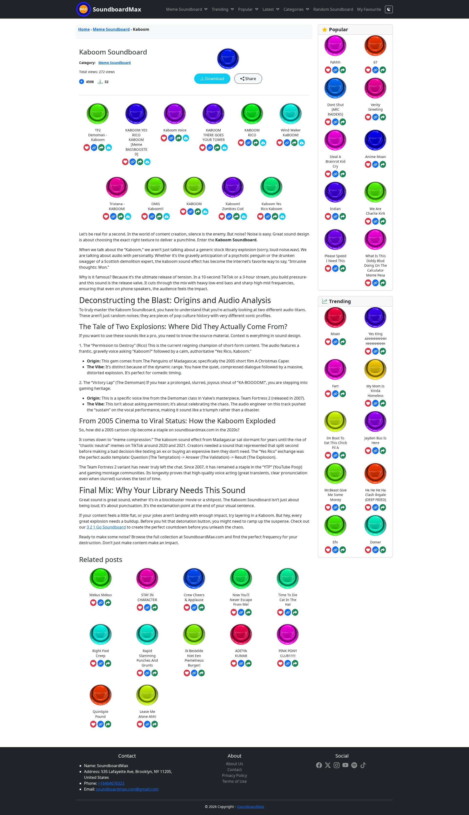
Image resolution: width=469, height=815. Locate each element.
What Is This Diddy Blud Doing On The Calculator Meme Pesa (375, 265)
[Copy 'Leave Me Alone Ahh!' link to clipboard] (147, 724)
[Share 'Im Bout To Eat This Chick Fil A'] (343, 455)
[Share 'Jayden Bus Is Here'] (383, 450)
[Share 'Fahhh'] (343, 69)
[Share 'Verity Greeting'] (383, 117)
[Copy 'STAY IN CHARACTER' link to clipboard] (147, 607)
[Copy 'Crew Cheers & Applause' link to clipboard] (194, 607)
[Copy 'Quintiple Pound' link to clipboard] (100, 724)
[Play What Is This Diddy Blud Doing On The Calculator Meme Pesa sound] (375, 239)
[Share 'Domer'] (383, 549)
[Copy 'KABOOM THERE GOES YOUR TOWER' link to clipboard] (210, 147)
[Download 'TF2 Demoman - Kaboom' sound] (109, 147)
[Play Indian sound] (335, 192)
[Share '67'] (383, 69)
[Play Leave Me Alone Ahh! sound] (147, 695)
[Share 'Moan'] (343, 341)
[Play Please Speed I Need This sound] (335, 239)
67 (375, 62)
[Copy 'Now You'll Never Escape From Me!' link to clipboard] (241, 612)
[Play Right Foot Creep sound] (100, 634)
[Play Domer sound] (375, 525)
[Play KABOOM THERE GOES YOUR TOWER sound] (213, 114)
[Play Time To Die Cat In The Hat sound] (287, 578)
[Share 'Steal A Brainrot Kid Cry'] (343, 173)
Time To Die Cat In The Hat (287, 600)
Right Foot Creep (100, 653)
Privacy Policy (234, 775)
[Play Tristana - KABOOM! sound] (117, 187)
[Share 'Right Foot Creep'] (108, 663)
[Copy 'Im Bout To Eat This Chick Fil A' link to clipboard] (335, 455)
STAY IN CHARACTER (147, 597)
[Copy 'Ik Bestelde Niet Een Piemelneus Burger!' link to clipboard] (194, 673)
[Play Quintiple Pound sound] (100, 695)
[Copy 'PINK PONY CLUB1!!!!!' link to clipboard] (288, 663)
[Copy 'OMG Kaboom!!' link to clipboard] (152, 216)
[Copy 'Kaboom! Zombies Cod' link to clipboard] (229, 216)
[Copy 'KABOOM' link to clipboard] (190, 211)
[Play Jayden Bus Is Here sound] (375, 421)
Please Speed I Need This (335, 258)
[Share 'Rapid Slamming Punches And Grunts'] (154, 673)
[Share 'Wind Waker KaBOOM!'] (294, 142)
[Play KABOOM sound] (194, 187)
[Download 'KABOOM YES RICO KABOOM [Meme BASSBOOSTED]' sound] (147, 162)
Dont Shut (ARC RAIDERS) (335, 109)
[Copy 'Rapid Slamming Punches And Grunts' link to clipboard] (147, 673)
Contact (234, 769)
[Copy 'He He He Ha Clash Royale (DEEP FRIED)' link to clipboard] (375, 507)
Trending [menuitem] (220, 9)
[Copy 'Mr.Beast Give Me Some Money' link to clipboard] (335, 507)
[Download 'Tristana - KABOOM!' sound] (128, 216)
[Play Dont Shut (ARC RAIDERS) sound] (335, 88)
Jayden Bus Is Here (375, 440)
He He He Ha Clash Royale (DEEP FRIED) (375, 495)
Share (250, 78)
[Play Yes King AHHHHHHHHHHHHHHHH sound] (375, 317)
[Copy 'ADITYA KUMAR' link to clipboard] (241, 663)
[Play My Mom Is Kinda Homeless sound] (375, 369)
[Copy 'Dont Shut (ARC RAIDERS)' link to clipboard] (335, 121)
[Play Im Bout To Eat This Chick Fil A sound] (335, 421)
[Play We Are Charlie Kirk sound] (375, 192)
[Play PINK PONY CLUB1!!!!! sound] (287, 634)
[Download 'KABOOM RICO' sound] (263, 142)
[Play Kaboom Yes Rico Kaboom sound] (271, 187)
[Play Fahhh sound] (335, 45)
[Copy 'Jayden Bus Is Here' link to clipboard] (375, 450)
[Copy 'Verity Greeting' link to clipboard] (375, 117)
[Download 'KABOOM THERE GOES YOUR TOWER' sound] (224, 147)
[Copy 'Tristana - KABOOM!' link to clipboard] (113, 216)
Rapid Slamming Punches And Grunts (147, 657)
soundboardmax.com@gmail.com (127, 789)
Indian (335, 208)
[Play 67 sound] (375, 45)
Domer (375, 542)
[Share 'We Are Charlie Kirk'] (383, 221)
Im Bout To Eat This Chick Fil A (335, 443)
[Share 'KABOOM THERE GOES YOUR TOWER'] (217, 147)
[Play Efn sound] (335, 525)
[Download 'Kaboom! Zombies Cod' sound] (244, 216)
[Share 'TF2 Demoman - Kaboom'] (101, 147)
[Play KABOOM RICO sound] (252, 114)
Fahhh (335, 62)
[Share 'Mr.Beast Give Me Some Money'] (343, 507)
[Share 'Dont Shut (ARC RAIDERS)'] (343, 121)
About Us (234, 763)
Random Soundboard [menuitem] (333, 9)
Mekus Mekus (100, 595)
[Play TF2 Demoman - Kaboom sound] (97, 114)
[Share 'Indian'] (343, 216)
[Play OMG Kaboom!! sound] (155, 187)
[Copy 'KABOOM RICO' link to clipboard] (248, 142)
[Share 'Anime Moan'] (383, 164)
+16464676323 (111, 783)
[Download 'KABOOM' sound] (205, 211)
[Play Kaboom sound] (228, 59)
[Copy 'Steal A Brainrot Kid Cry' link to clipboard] (335, 173)
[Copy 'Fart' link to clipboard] (335, 393)
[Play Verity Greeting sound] (375, 88)
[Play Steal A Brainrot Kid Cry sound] (335, 140)
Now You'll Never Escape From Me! (241, 600)
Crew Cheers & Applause (194, 597)
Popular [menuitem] (245, 9)
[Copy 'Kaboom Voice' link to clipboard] (171, 138)
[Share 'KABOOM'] (198, 211)
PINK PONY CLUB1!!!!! (288, 653)
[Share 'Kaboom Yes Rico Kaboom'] (275, 216)
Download (214, 78)
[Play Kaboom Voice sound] (174, 114)
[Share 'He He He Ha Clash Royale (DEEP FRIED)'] (383, 507)
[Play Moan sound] (335, 317)
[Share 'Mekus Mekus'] (108, 602)
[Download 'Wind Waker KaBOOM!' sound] (301, 142)
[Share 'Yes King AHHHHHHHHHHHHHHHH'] (383, 351)
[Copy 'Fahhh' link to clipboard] (335, 69)
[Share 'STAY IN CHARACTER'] (154, 607)
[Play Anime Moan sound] (375, 140)
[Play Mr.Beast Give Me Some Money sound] (335, 473)
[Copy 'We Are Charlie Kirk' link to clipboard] (375, 221)
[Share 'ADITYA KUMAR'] (248, 663)
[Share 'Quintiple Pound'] (108, 724)
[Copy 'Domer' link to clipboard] (375, 549)
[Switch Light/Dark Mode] (389, 9)
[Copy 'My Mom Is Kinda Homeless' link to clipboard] (375, 403)
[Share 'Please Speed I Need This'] (343, 268)
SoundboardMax (117, 9)
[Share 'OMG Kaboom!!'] (159, 216)
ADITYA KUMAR (241, 653)
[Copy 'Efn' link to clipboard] (335, 549)
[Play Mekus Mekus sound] (100, 578)
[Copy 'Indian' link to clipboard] (335, 216)
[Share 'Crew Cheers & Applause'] (201, 607)
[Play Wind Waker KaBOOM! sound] (290, 114)
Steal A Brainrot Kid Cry (335, 161)
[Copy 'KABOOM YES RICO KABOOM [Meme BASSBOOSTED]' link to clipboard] (132, 162)
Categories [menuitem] (294, 9)
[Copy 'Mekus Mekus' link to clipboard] (100, 602)
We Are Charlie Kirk (375, 211)
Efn (335, 542)
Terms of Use (234, 781)
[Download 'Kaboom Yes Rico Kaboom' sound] (282, 216)
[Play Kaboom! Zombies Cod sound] (232, 187)
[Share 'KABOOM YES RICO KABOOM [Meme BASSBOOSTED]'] (140, 162)
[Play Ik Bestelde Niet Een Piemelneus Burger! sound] (194, 634)
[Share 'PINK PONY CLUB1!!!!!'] (295, 663)
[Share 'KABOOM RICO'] (256, 142)
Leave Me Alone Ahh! (147, 714)
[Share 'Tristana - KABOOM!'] (120, 216)
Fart (335, 386)
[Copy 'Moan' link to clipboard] (335, 341)
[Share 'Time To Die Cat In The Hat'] (295, 612)
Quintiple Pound (100, 714)
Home (84, 29)
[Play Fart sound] (335, 369)
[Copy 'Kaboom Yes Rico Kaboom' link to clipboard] (268, 216)
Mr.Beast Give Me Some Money (335, 495)
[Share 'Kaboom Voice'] (178, 138)
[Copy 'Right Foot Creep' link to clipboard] (100, 663)
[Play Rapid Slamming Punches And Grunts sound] (147, 634)
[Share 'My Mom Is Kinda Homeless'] (383, 403)
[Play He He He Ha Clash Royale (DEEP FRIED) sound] (375, 473)
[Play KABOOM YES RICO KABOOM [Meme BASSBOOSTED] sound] (136, 114)
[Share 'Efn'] (343, 549)
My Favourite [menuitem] (369, 9)
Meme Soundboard (111, 29)
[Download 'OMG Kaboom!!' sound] (166, 216)
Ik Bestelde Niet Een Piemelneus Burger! (194, 657)
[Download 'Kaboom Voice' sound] (186, 138)
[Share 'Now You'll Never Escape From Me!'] (248, 612)
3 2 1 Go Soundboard (106, 527)
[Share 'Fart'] (343, 393)
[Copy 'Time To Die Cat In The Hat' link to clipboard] (288, 612)
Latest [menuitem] (268, 9)
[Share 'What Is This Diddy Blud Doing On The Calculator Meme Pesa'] (383, 282)
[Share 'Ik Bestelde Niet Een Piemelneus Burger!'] (201, 673)
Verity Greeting (375, 107)
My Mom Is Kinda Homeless (375, 391)
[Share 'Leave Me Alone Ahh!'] (154, 724)
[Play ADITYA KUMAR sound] (241, 634)
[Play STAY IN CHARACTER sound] (147, 578)
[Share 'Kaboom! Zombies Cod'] (236, 216)
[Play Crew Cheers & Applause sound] (194, 578)
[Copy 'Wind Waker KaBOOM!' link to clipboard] (287, 142)
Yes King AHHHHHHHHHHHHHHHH (375, 338)
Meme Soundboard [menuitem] (184, 9)
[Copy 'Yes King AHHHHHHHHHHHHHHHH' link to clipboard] (375, 351)
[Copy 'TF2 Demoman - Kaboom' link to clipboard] (94, 147)
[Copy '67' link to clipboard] (375, 69)
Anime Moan (375, 156)
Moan (335, 333)
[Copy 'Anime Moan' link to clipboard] (375, 164)
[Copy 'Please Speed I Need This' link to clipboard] (335, 268)
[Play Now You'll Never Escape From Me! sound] (241, 578)
